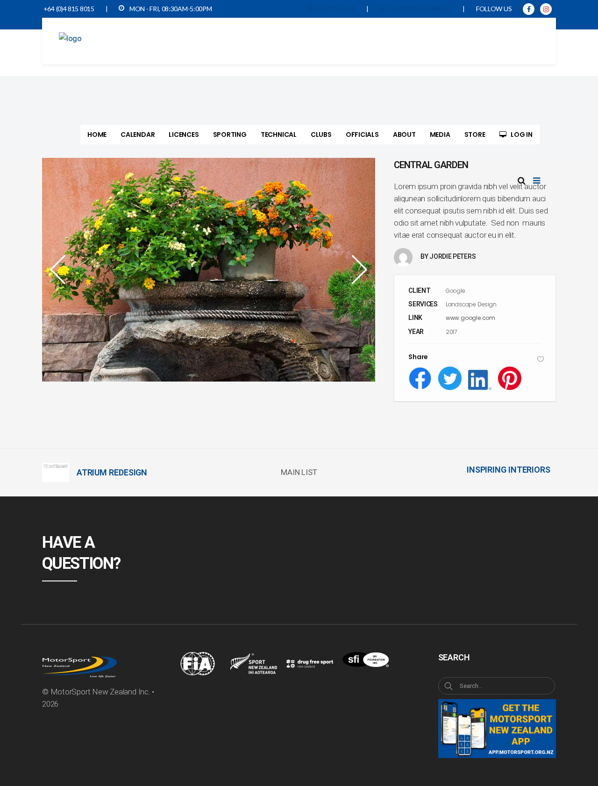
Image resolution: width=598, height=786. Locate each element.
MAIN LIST (299, 472)
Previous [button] (60, 269)
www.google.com (470, 318)
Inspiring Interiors (508, 469)
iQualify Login (331, 9)
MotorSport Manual (415, 9)
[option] (209, 270)
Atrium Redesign (112, 472)
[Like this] (540, 359)
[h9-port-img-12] (209, 270)
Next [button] (356, 269)
